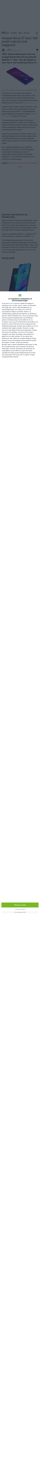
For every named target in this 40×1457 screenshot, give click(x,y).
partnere (11, 303)
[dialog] (20, 874)
